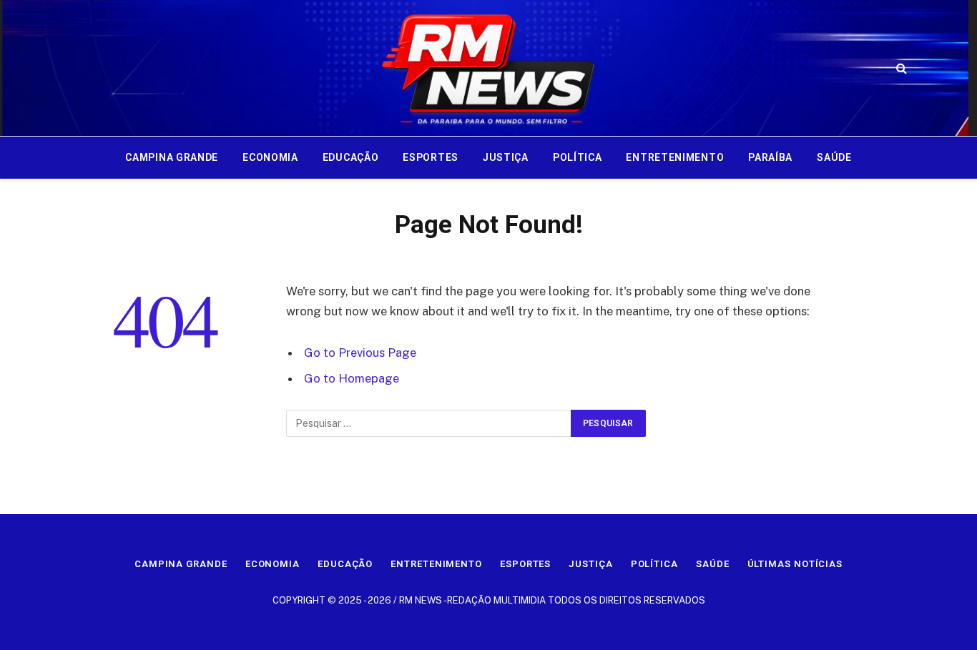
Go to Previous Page (360, 352)
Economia (270, 157)
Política (577, 157)
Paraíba (770, 157)
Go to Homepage (351, 378)
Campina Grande (171, 157)
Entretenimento (675, 157)
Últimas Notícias (795, 563)
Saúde (834, 157)
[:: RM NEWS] (488, 68)
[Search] (900, 68)
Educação (351, 157)
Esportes (430, 157)
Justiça (506, 157)
